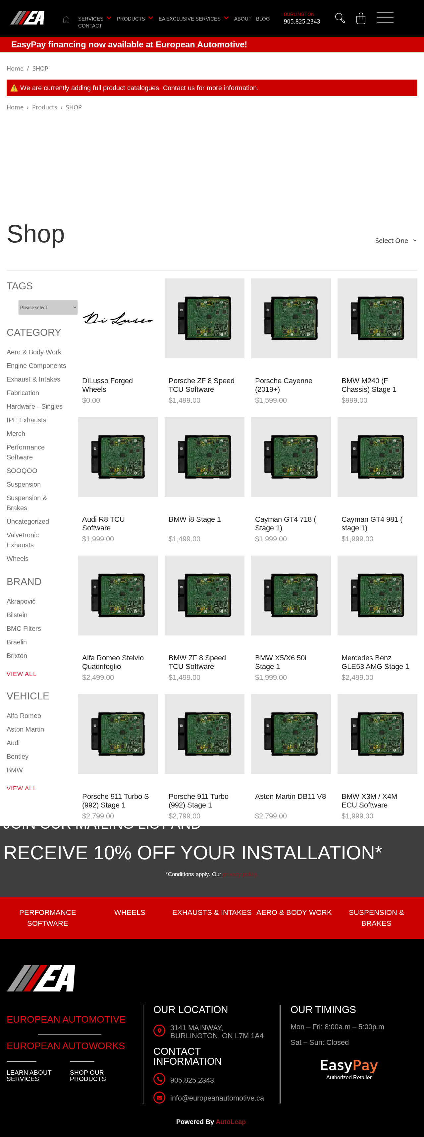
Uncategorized (28, 521)
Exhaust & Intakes (33, 379)
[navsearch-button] (340, 18)
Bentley (17, 756)
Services (90, 19)
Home (15, 68)
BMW (15, 770)
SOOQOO (22, 470)
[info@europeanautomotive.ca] (159, 1098)
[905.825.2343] (159, 1079)
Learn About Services (29, 1075)
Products (131, 19)
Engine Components (36, 365)
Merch (16, 433)
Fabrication (23, 392)
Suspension (24, 484)
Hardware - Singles (35, 406)
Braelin (17, 642)
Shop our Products (88, 1075)
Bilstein (17, 615)
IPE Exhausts (26, 420)
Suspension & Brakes (27, 502)
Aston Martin (25, 729)
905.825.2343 (302, 21)
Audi (13, 743)
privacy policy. (241, 874)
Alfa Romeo (24, 715)
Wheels (17, 558)
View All (22, 674)
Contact (90, 26)
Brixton (17, 655)
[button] (385, 18)
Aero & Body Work (34, 352)
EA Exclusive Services (190, 19)
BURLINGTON (299, 14)
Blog (263, 19)
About (242, 19)
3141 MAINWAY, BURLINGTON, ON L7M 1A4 (217, 1032)
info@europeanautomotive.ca (217, 1098)
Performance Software (26, 452)
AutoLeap (232, 1121)
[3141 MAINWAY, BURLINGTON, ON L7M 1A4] (159, 1031)
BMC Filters (24, 628)
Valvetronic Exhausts (23, 540)
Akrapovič (21, 601)
